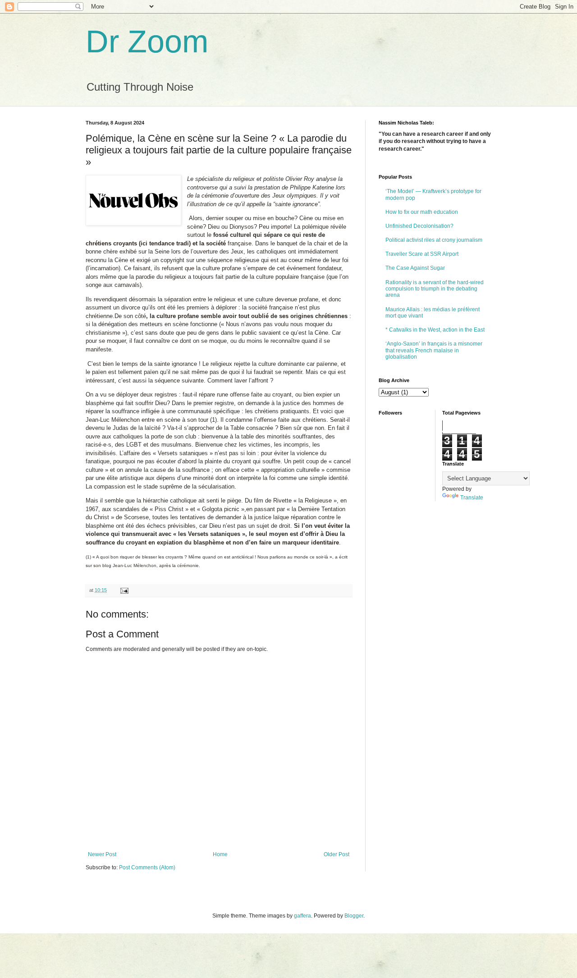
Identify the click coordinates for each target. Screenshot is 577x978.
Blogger (353, 916)
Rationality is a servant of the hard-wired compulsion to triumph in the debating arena (434, 289)
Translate (471, 497)
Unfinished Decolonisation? (419, 226)
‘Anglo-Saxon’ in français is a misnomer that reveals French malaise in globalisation (433, 350)
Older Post (336, 854)
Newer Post (102, 854)
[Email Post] (124, 590)
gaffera (302, 916)
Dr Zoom (147, 41)
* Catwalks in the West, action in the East (435, 330)
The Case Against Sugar (415, 268)
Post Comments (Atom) (147, 867)
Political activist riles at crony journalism (433, 240)
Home (220, 854)
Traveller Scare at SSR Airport (421, 254)
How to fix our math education (421, 212)
